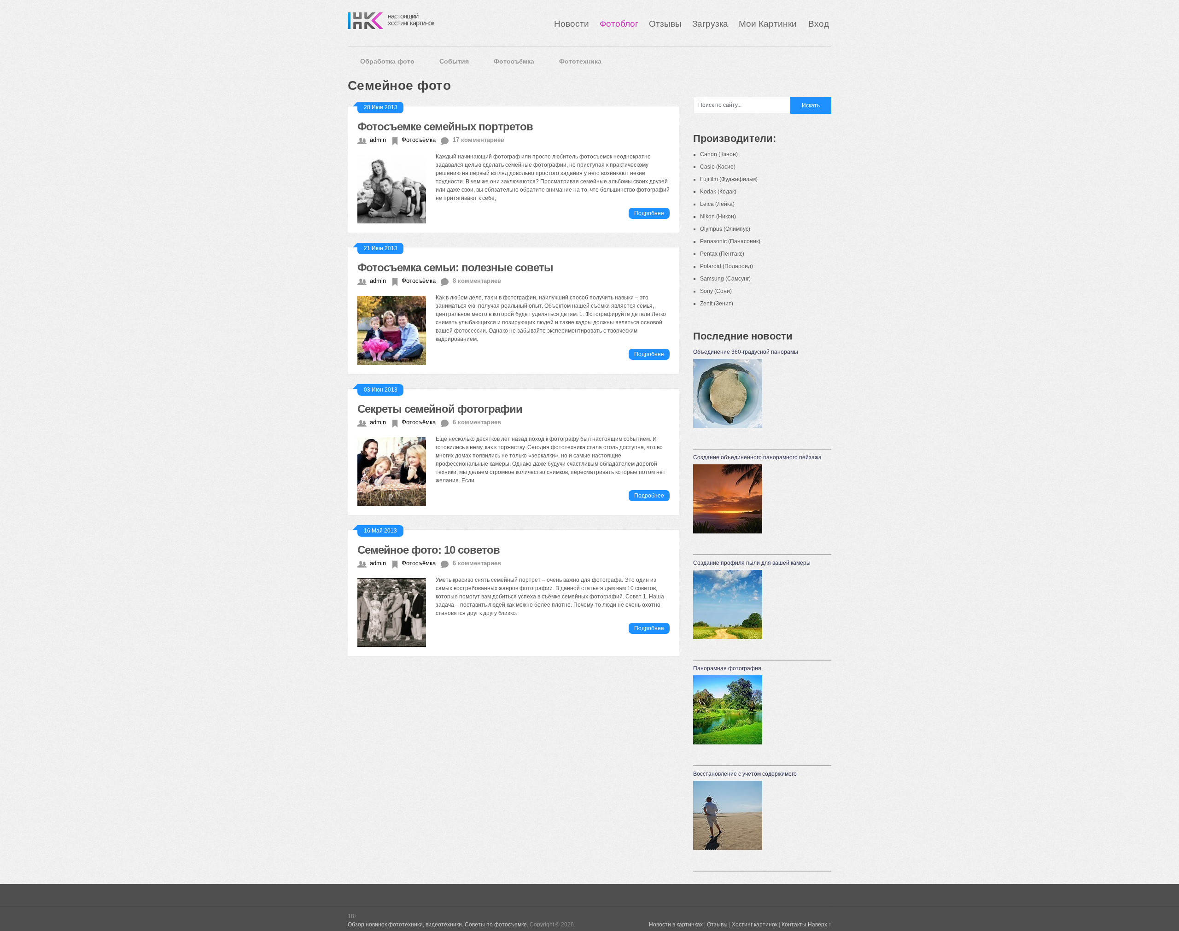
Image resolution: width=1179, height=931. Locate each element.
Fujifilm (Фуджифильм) (729, 179)
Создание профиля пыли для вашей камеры (752, 563)
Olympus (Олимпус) (725, 229)
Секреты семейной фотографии (439, 409)
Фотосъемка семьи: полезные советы (455, 267)
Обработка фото (387, 61)
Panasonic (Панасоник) (730, 241)
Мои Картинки (769, 24)
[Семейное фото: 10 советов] (396, 611)
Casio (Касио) (717, 167)
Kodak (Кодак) (718, 191)
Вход (818, 24)
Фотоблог (619, 24)
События (454, 61)
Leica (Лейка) (717, 204)
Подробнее (649, 213)
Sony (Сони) (716, 291)
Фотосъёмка (514, 61)
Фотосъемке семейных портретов (445, 126)
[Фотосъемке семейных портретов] (396, 187)
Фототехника (580, 61)
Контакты (794, 924)
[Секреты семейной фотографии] (396, 470)
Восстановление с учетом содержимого (745, 774)
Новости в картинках (676, 924)
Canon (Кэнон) (719, 154)
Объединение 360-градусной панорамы (745, 352)
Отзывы (665, 24)
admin (378, 139)
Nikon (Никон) (718, 216)
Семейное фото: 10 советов (428, 550)
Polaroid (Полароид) (726, 266)
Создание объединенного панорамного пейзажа (757, 457)
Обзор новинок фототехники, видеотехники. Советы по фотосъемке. (438, 924)
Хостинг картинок (754, 924)
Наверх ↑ (819, 924)
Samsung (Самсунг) (725, 278)
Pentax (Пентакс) (722, 254)
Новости (571, 24)
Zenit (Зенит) (716, 303)
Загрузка (710, 24)
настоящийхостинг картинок (411, 19)
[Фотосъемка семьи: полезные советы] (396, 328)
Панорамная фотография (727, 668)
